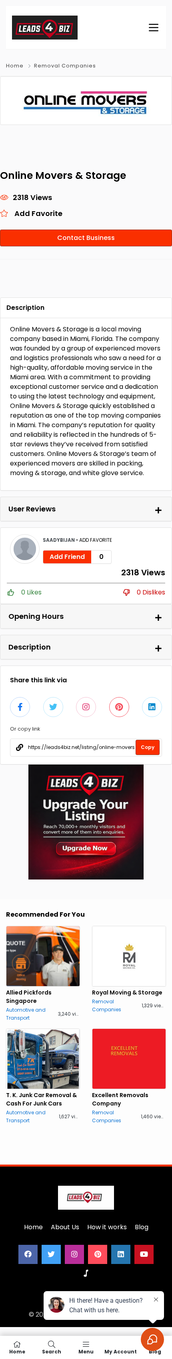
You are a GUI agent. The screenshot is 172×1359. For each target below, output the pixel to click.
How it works (107, 1227)
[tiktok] (86, 1273)
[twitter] (51, 1254)
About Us (65, 1227)
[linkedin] (120, 1254)
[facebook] (28, 1254)
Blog (141, 1227)
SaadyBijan (59, 540)
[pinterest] (97, 1254)
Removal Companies (65, 65)
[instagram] (74, 1254)
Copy (147, 747)
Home (15, 65)
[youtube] (144, 1254)
